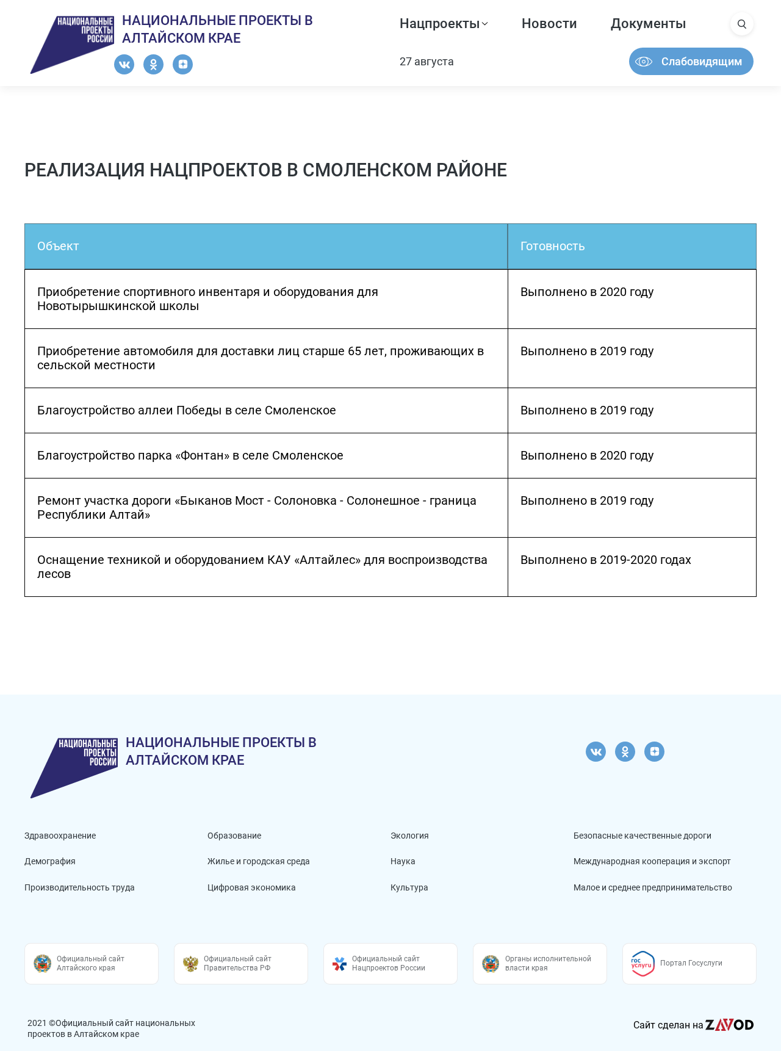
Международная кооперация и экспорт (652, 861)
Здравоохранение (60, 835)
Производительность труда (79, 887)
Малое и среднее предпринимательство (653, 887)
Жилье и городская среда (258, 861)
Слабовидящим (702, 61)
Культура (409, 887)
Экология (409, 835)
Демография (50, 861)
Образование (234, 835)
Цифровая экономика (251, 887)
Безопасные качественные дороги (642, 835)
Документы (648, 23)
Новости (549, 23)
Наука (403, 861)
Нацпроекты (440, 23)
